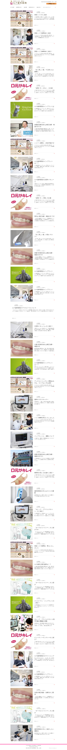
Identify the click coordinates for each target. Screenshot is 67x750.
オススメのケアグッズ (46, 7)
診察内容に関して (32, 7)
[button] (55, 7)
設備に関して (39, 7)
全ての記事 (12, 7)
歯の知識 (25, 7)
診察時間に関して (19, 7)
